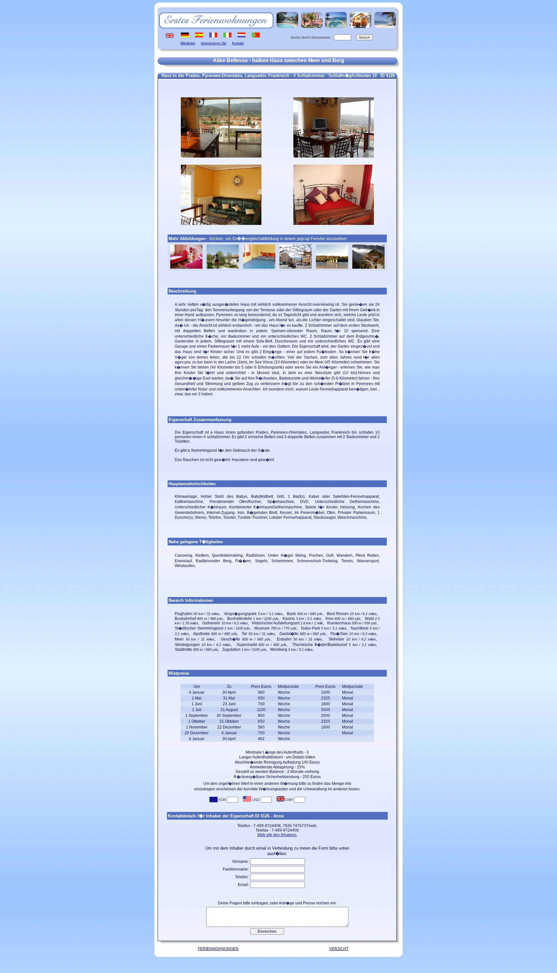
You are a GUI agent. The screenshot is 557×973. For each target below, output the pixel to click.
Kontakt (238, 43)
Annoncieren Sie (213, 43)
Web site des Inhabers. (277, 835)
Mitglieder (188, 43)
